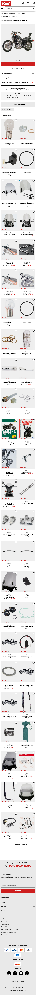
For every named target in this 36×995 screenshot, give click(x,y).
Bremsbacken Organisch (27, 836)
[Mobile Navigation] (2, 8)
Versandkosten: (8, 987)
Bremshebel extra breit (26, 382)
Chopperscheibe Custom (27, 234)
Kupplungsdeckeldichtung (27, 626)
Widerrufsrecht (5, 924)
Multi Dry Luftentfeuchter (27, 745)
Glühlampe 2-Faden (9, 143)
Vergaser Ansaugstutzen (9, 626)
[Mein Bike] (23, 3)
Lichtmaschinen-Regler (26, 656)
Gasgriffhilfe (27, 595)
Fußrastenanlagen (26, 472)
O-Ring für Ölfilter (27, 172)
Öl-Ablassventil (9, 412)
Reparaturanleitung (9, 443)
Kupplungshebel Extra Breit (9, 382)
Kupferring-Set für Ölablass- (9, 353)
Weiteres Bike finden (17, 68)
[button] (33, 8)
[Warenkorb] (34, 3)
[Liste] (33, 116)
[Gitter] (30, 115)
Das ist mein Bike (18, 64)
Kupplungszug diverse (27, 716)
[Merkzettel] (28, 3)
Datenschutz (4, 921)
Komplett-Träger (27, 293)
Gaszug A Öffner (9, 806)
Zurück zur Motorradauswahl (9, 16)
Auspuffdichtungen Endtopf (9, 656)
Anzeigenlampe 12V (26, 353)
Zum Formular (15, 97)
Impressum (4, 916)
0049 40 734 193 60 (20, 866)
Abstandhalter (9, 745)
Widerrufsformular (6, 926)
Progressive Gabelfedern (27, 503)
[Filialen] (17, 3)
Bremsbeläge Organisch (26, 775)
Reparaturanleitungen (27, 443)
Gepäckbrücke (9, 263)
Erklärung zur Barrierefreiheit (8, 932)
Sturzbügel (26, 263)
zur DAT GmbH (26, 89)
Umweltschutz (5, 935)
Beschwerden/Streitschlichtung (9, 929)
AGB (2, 918)
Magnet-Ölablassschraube (27, 143)
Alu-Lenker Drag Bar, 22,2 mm (9, 565)
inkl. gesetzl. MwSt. (18, 986)
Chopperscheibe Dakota (9, 234)
